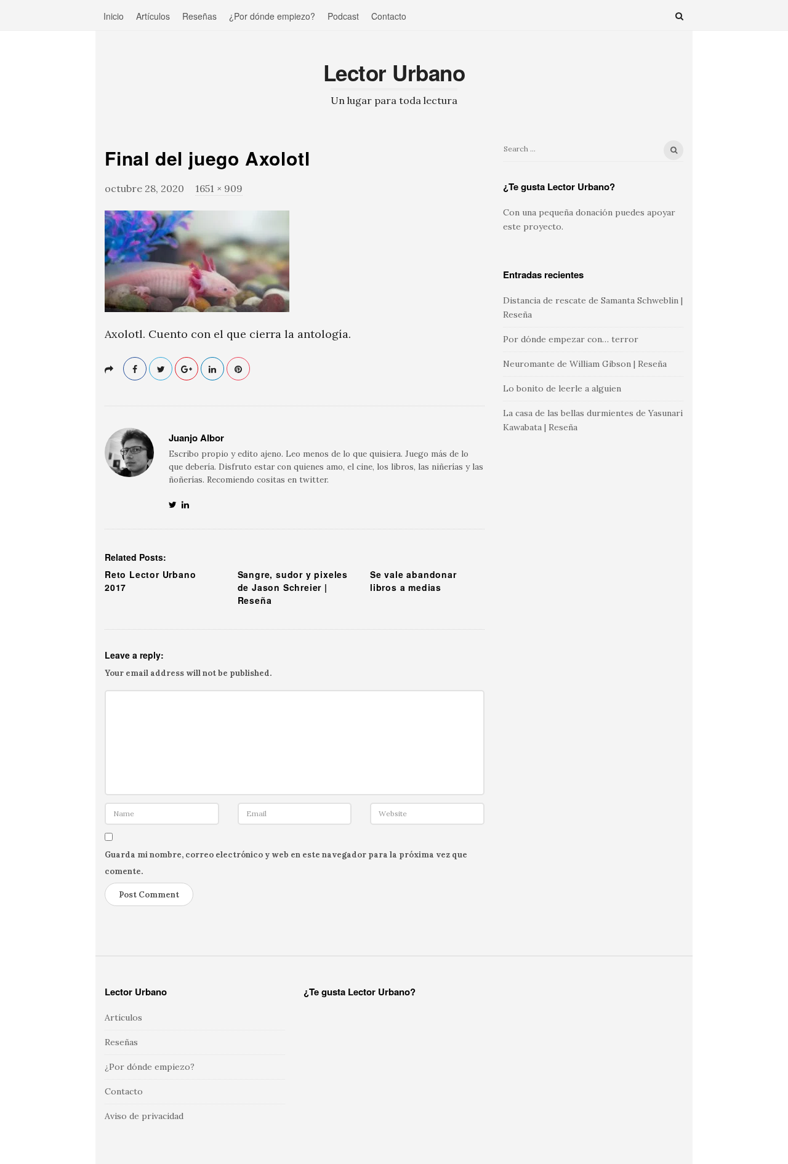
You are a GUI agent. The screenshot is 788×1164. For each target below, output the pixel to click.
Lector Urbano (394, 72)
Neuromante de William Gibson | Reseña (585, 363)
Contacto (388, 16)
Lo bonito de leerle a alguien (562, 388)
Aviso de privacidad (144, 1116)
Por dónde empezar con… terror (570, 339)
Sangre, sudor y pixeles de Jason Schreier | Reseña (293, 587)
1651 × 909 (219, 188)
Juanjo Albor (196, 437)
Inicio (113, 16)
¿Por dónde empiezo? (272, 16)
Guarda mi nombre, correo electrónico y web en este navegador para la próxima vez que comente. (286, 863)
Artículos (153, 16)
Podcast (343, 16)
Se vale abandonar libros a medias (413, 580)
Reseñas (199, 16)
